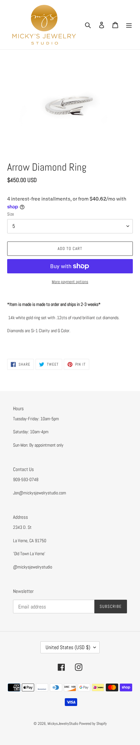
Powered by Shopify (93, 723)
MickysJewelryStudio (63, 723)
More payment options (70, 281)
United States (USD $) (68, 647)
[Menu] (129, 25)
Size (10, 214)
